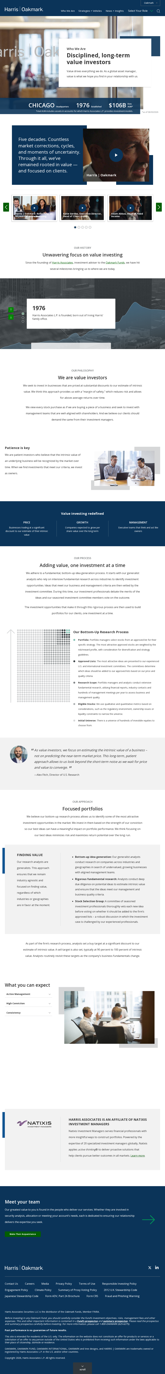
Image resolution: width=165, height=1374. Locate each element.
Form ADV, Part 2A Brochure (62, 1296)
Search (158, 11)
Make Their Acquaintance (23, 1234)
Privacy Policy (64, 1283)
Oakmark (149, 2)
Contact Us (11, 1283)
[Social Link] (149, 1267)
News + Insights (115, 10)
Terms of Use (87, 1283)
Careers (29, 1283)
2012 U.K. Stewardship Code (120, 1290)
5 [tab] (90, 227)
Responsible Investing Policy (119, 1283)
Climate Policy (43, 1290)
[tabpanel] (34, 208)
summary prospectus (115, 1321)
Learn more (138, 1155)
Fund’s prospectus (87, 1321)
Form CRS (92, 1296)
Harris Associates (62, 262)
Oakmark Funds (115, 262)
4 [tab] (86, 227)
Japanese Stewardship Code (21, 1296)
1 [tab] (75, 227)
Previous (6, 207)
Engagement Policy (16, 1290)
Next (159, 207)
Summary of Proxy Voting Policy (77, 1290)
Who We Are (68, 10)
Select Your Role (138, 11)
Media (45, 1283)
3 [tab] (82, 227)
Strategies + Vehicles (90, 10)
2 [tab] (79, 227)
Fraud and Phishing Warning (122, 1296)
